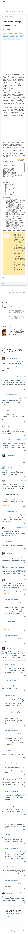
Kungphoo (9, 893)
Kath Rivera (9, 377)
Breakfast (5, 33)
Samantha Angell (11, 680)
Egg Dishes (10, 33)
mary (7, 426)
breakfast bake (5, 36)
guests (17, 36)
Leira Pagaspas (10, 511)
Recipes (20, 33)
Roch (7, 648)
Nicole (5, 30)
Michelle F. (9, 750)
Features (15, 33)
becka (7, 481)
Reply (24, 389)
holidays (21, 36)
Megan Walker (10, 394)
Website (24, 271)
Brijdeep (8, 834)
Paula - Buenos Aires (12, 358)
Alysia (7, 410)
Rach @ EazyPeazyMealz (13, 567)
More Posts (17, 271)
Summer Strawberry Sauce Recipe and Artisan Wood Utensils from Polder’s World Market (17, 332)
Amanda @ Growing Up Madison (16, 712)
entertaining (12, 36)
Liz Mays (8, 455)
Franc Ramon (10, 528)
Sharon (8, 553)
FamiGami (9, 621)
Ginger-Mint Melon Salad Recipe (14, 11)
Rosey (8, 467)
